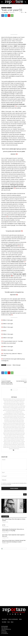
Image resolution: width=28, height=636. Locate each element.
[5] (2, 334)
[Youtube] (20, 614)
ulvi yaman (9, 365)
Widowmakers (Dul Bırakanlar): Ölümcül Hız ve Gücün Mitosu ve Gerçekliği (13, 530)
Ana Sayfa (3, 5)
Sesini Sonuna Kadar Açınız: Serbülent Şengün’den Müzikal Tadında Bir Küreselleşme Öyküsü (14, 541)
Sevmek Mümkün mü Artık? (21, 381)
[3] (14, 188)
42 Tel (3, 525)
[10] (12, 314)
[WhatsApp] (12, 15)
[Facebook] (2, 15)
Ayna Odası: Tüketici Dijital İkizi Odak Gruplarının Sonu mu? (13, 535)
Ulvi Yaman (9, 7)
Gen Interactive (4, 627)
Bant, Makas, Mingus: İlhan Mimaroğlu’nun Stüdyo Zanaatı (13, 519)
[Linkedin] (14, 450)
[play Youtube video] (14, 506)
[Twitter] (5, 15)
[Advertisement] (14, 590)
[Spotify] (15, 614)
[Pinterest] (9, 15)
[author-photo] (14, 390)
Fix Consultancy (4, 633)
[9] (2, 350)
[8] (2, 346)
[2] (2, 323)
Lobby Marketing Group (6, 629)
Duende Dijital (4, 632)
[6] (19, 246)
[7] (25, 261)
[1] (15, 106)
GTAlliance (3, 630)
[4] (7, 216)
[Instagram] (10, 614)
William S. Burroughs (16, 365)
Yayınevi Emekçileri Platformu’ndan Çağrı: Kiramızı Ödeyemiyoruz (7, 382)
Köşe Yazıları (9, 5)
